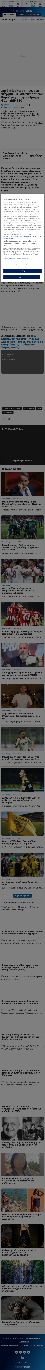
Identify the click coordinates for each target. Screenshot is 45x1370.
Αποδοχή (22, 271)
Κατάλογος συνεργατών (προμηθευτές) (16, 258)
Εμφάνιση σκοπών (22, 265)
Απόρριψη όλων (22, 277)
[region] (22, 238)
